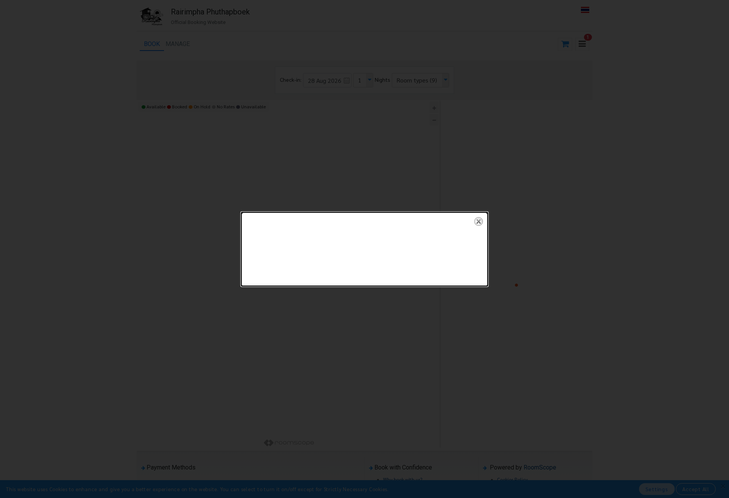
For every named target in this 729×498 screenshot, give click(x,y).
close (478, 221)
